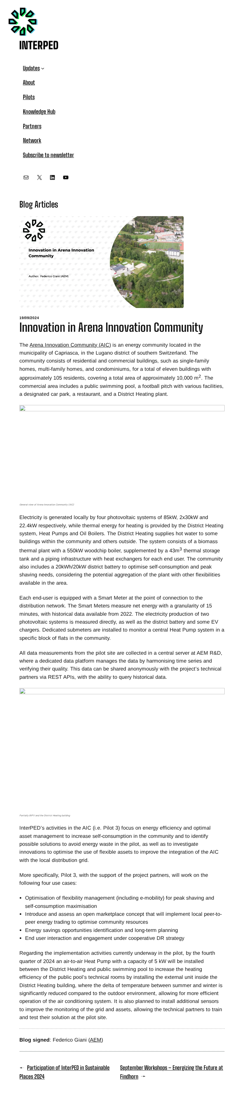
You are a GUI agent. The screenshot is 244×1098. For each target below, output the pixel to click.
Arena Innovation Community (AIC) (70, 345)
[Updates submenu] (42, 68)
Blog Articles (38, 204)
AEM (95, 1040)
